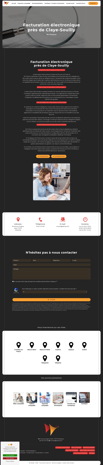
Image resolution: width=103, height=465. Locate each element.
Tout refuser (10, 458)
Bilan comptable (76, 447)
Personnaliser (10, 461)
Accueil (14, 3)
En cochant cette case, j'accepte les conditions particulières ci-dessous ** (35, 281)
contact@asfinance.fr (62, 226)
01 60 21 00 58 (40, 226)
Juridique (91, 453)
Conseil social (70, 3)
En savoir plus (44, 156)
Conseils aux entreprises (80, 453)
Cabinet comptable (88, 447)
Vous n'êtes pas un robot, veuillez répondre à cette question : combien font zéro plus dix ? (49, 289)
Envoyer (52, 299)
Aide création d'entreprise (87, 450)
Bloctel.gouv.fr (38, 310)
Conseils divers (80, 3)
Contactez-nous (60, 156)
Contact (93, 3)
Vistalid (32, 463)
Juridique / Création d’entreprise (54, 3)
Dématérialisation (37, 3)
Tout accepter (10, 455)
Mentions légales (56, 463)
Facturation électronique (62, 447)
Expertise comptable (24, 3)
